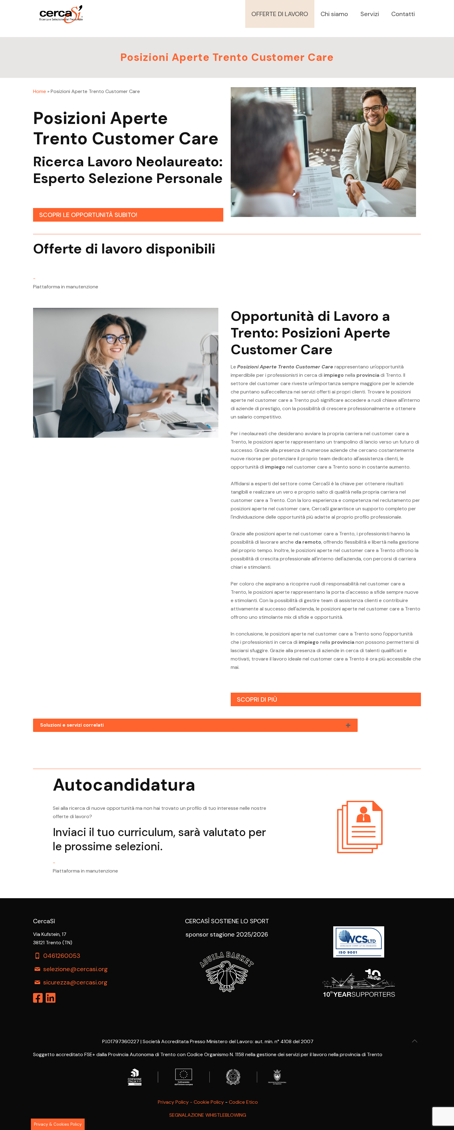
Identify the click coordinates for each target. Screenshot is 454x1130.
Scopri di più (257, 699)
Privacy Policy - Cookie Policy (191, 1102)
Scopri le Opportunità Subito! (88, 215)
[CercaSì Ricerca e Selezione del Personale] (61, 14)
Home (39, 91)
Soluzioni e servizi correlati (72, 725)
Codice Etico (243, 1102)
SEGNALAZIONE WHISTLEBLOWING (207, 1115)
